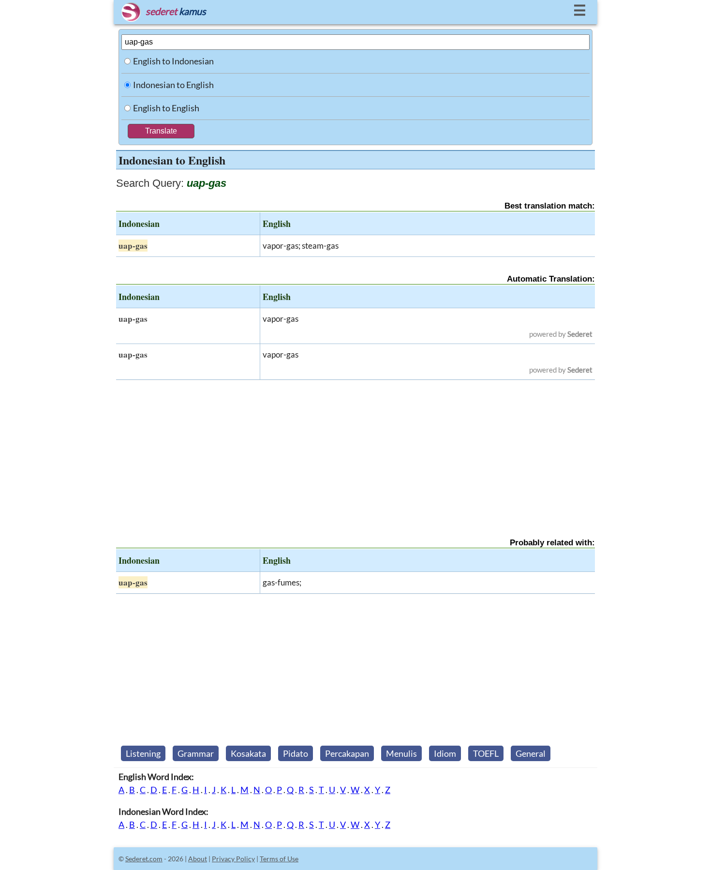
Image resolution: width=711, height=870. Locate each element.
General (531, 753)
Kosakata (248, 753)
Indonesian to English (173, 84)
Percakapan (347, 753)
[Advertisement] (355, 450)
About (197, 859)
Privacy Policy (233, 859)
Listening (143, 753)
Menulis (401, 753)
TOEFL (486, 753)
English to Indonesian (173, 61)
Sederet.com (144, 859)
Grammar (196, 753)
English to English (166, 108)
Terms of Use (279, 859)
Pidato (295, 753)
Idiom (445, 753)
